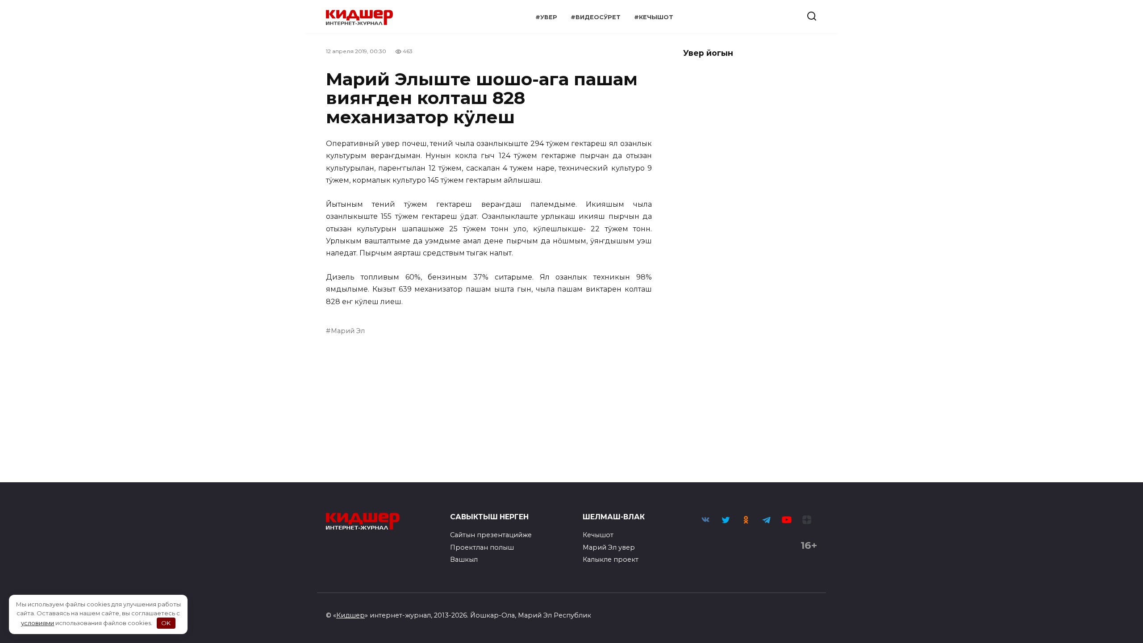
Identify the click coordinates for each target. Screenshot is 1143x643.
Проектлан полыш (482, 547)
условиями (37, 622)
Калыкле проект (610, 559)
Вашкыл (464, 559)
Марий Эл (348, 331)
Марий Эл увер (609, 547)
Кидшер (350, 615)
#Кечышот (653, 17)
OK (166, 622)
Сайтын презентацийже (491, 535)
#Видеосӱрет (596, 17)
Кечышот (598, 535)
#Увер (546, 17)
